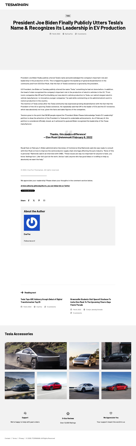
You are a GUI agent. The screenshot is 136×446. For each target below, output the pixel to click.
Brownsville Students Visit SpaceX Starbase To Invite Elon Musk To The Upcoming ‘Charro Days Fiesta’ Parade (90, 302)
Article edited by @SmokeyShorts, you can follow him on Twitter (45, 186)
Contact (7, 438)
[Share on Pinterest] (39, 200)
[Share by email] (44, 200)
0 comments (82, 34)
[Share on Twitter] (34, 200)
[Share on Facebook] (29, 200)
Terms (14, 438)
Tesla (68, 16)
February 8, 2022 (82, 137)
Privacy (21, 438)
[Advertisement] (68, 55)
